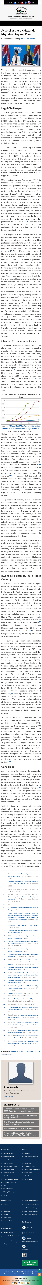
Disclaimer (17, 1274)
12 (6, 389)
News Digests (7, 1217)
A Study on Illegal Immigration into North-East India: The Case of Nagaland (20, 1134)
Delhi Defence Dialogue (31, 1208)
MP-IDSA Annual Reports (23, 1271)
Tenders (7, 1271)
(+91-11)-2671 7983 (28, 1233)
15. (4, 967)
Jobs (4, 1185)
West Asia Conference (30, 1214)
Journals (5, 1214)
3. (4, 889)
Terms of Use (8, 1274)
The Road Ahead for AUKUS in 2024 (18, 1129)
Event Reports (28, 1163)
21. (4, 1004)
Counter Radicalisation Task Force (11, 1237)
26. (4, 1035)
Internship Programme (9, 1182)
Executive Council (8, 1169)
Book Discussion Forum (31, 1156)
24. (4, 1022)
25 (10, 761)
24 (11, 745)
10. (4, 935)
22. (4, 1007)
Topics (5, 1224)
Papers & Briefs (7, 1221)
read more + (8, 1096)
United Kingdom (33, 1051)
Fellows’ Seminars (29, 1166)
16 (9, 495)
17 (12, 600)
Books (5, 1208)
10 (14, 370)
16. (4, 972)
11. (4, 941)
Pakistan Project (7, 1232)
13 (10, 459)
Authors (5, 1205)
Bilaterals (27, 1153)
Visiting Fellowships (9, 1192)
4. (4, 894)
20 (31, 630)
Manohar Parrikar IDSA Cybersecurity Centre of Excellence (10, 1243)
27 (21, 801)
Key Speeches (28, 1179)
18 (25, 605)
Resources (36, 1271)
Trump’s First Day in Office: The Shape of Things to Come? (20, 1116)
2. (4, 881)
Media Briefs (28, 1176)
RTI (13, 1271)
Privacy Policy (36, 1274)
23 (12, 693)
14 (40, 464)
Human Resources (8, 1172)
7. (4, 913)
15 (11, 475)
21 (10, 648)
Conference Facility (8, 1156)
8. (4, 925)
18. (4, 985)
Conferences (28, 1160)
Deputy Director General (10, 1166)
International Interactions (10, 1179)
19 (40, 622)
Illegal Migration (18, 1051)
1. (4, 873)
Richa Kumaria (10, 1087)
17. (4, 980)
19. (4, 993)
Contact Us (6, 1160)
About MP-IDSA (8, 1153)
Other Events (28, 1172)
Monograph (6, 1211)
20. (4, 998)
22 (26, 673)
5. (4, 904)
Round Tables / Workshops (32, 1169)
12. (4, 948)
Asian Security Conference (31, 1205)
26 (40, 787)
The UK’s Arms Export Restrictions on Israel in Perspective (19, 1123)
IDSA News (6, 1176)
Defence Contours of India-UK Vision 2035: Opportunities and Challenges (19, 1110)
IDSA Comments (28, 39)
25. (4, 1030)
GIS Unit (5, 1195)
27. (4, 1041)
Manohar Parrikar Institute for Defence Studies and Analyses (21, 17)
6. (4, 907)
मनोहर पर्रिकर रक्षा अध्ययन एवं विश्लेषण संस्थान (21, 19)
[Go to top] (39, 1274)
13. (4, 954)
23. (4, 1015)
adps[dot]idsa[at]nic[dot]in (30, 1241)
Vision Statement (8, 1188)
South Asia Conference (30, 1211)
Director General (8, 1163)
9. (4, 930)
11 (36, 378)
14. (4, 959)
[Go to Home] (39, 1270)
